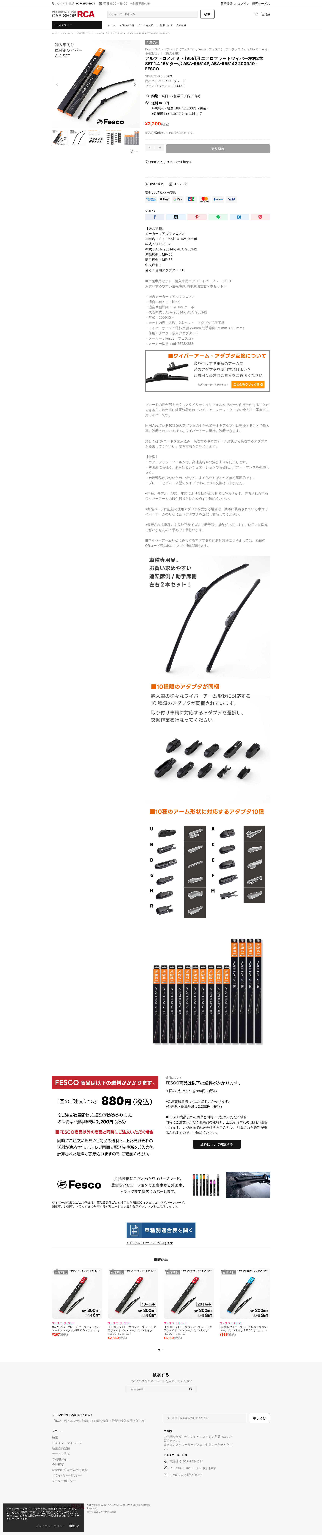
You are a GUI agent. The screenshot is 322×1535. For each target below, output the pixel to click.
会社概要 (58, 1464)
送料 (157, 133)
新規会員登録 (61, 1448)
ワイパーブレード (174, 81)
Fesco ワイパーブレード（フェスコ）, (171, 49)
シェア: (150, 210)
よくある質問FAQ (214, 1437)
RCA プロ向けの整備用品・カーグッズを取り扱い (73, 14)
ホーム (55, 33)
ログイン (243, 3)
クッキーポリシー (64, 1481)
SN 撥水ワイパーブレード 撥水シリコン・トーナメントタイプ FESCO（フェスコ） (244, 1328)
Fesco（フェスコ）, (211, 49)
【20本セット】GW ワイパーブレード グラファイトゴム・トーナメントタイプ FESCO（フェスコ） (188, 1330)
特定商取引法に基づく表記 (70, 1470)
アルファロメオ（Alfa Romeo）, (247, 49)
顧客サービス (261, 3)
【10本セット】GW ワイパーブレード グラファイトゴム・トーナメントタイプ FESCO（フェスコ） (132, 1330)
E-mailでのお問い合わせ (185, 1475)
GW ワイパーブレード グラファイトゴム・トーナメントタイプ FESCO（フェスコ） (77, 1328)
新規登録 (227, 3)
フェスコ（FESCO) (172, 86)
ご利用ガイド (61, 1459)
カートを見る (61, 1454)
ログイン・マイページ (67, 1443)
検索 (207, 14)
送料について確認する (217, 1144)
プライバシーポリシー (67, 1475)
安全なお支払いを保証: (160, 192)
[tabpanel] (77, 1306)
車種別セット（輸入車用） (163, 53)
